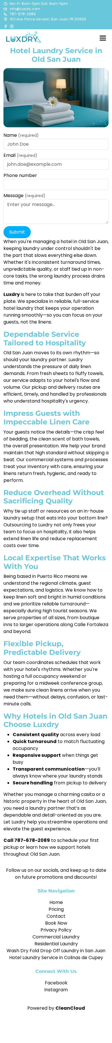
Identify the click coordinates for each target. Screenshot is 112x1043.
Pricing (56, 909)
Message (24, 195)
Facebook (56, 983)
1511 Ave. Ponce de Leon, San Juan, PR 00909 (48, 19)
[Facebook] (6, 26)
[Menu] (102, 38)
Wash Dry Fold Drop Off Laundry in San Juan (56, 950)
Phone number (20, 175)
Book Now (56, 923)
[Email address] (5, 9)
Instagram (56, 989)
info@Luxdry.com (25, 8)
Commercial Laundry (56, 937)
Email (20, 155)
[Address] (5, 19)
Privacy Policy (56, 930)
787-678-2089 (23, 13)
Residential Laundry (56, 943)
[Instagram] (12, 26)
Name (21, 135)
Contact (56, 916)
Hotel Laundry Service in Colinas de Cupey (56, 957)
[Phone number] (5, 14)
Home (56, 902)
